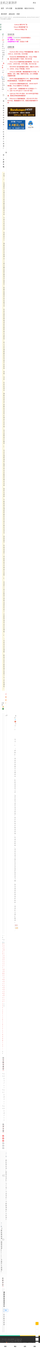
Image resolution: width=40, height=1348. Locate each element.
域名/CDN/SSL (29, 8)
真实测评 (4, 14)
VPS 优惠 (9, 8)
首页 (2, 8)
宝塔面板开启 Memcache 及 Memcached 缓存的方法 (3, 1092)
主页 (16, 928)
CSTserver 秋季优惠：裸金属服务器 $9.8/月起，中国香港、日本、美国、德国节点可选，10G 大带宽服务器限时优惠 (23, 73)
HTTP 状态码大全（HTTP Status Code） (3, 1143)
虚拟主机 (12, 14)
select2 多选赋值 (3, 1076)
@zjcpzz (18, 39)
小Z (3, 40)
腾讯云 (30, 1343)
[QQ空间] (3, 706)
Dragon (12, 1341)
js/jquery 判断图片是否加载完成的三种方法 (3, 1138)
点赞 (6, 694)
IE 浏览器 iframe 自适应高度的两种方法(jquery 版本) (3, 1140)
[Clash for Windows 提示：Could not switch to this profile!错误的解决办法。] (2, 996)
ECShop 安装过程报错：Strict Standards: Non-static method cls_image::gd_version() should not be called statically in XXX (3, 1106)
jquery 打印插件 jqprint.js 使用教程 (3, 1108)
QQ (35, 1343)
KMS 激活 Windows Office (3, 1136)
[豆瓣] (3, 709)
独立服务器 (19, 8)
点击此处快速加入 (26, 37)
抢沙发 (3, 65)
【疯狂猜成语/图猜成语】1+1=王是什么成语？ (1, 1250)
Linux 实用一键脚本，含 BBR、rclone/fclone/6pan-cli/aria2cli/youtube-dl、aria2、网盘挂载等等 (3, 1145)
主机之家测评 (8, 2)
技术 (9, 17)
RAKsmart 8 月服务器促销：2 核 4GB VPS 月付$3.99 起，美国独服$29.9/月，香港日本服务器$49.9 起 (23, 100)
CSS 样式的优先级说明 (3, 1148)
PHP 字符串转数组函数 (3, 1090)
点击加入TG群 (24, 41)
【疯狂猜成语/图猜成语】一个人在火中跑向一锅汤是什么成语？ (3, 1073)
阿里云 (25, 1343)
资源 (18, 14)
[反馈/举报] (3, 700)
